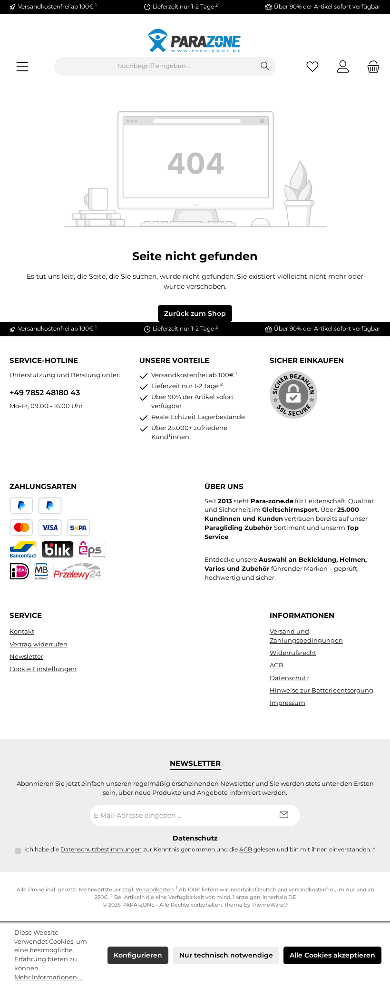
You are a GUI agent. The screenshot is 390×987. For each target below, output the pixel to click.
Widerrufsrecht (293, 652)
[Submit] (283, 815)
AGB (276, 665)
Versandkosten (155, 890)
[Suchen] (265, 66)
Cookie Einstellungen (43, 669)
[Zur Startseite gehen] (195, 40)
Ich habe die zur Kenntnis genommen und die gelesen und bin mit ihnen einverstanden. (199, 849)
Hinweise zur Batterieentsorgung (321, 690)
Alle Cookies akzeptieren (332, 955)
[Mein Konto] (343, 66)
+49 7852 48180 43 (45, 392)
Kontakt (22, 631)
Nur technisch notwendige (226, 955)
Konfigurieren (138, 955)
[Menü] (22, 66)
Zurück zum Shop (195, 313)
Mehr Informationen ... (48, 977)
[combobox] (154, 66)
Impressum (287, 702)
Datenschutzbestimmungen (101, 849)
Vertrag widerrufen (39, 644)
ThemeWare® (270, 905)
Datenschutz (290, 678)
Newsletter (26, 656)
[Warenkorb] (370, 66)
